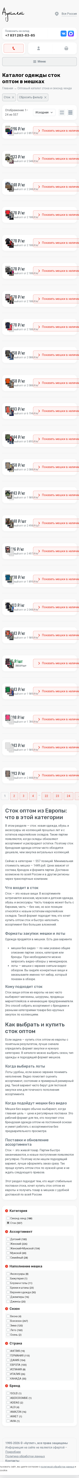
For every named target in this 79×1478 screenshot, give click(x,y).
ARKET (14, 1416)
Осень (14, 1334)
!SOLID (14, 1393)
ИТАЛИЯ (15, 1374)
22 (46, 796)
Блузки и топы (18, 1283)
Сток (13, 1222)
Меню (42, 61)
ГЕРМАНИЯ (17, 1355)
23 (57, 796)
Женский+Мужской (22, 1248)
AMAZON (15, 1411)
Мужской (15, 1253)
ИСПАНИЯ (16, 1369)
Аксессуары (17, 1273)
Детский (15, 1239)
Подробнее (13, 1452)
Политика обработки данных (25, 1456)
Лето (13, 1330)
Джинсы (15, 1301)
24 (68, 796)
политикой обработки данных (57, 1466)
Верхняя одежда (20, 1292)
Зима (13, 1325)
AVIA (13, 1421)
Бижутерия (17, 1278)
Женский (15, 1243)
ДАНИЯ (14, 1360)
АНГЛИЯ (15, 1350)
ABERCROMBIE (19, 1397)
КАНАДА (15, 1378)
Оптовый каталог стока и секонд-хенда (44, 88)
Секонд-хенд (18, 1218)
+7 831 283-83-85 (20, 35)
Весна (14, 1316)
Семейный (16, 1257)
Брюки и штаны (19, 1287)
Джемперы (17, 1296)
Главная (7, 88)
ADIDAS (14, 1402)
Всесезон (16, 1320)
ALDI (13, 1407)
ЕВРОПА (15, 1364)
